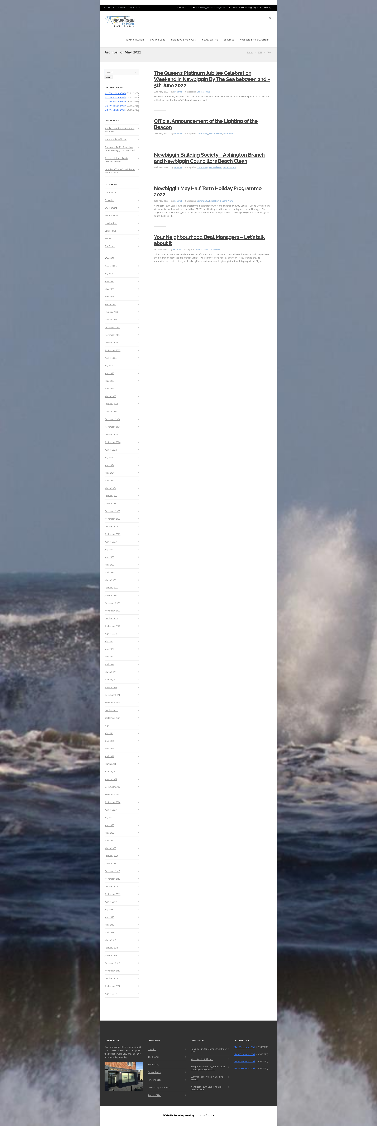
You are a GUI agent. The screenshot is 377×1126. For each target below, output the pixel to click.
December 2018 (112, 963)
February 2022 (111, 679)
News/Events (210, 40)
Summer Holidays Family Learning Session (116, 160)
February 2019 (111, 947)
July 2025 (109, 365)
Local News (110, 231)
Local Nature (111, 223)
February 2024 (111, 496)
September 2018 (112, 986)
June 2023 (109, 557)
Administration (135, 40)
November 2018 (112, 970)
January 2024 (111, 503)
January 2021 (111, 779)
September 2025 (112, 350)
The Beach (110, 246)
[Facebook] (105, 7)
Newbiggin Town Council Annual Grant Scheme (120, 171)
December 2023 (112, 511)
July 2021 (109, 733)
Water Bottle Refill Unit (116, 139)
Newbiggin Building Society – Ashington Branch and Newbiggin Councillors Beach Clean (209, 158)
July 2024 (109, 457)
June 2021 (109, 741)
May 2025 (109, 381)
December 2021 (112, 695)
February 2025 (111, 404)
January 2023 (111, 595)
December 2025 (112, 327)
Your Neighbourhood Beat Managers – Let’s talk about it (209, 240)
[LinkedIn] (114, 7)
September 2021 (112, 718)
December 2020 (112, 787)
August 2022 (111, 633)
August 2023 (111, 541)
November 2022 (112, 610)
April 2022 (109, 664)
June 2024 (109, 465)
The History (153, 1064)
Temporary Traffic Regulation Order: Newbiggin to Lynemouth (120, 149)
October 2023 (111, 526)
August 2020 (111, 810)
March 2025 (110, 396)
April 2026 (109, 296)
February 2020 (111, 856)
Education (109, 200)
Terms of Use (154, 1095)
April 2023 (109, 572)
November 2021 (112, 702)
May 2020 (109, 833)
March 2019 (110, 940)
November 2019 (112, 878)
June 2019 (109, 917)
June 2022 (109, 649)
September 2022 (112, 626)
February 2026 (111, 312)
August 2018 (111, 993)
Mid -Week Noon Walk (115, 93)
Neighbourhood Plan (183, 40)
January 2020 (111, 863)
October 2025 (111, 342)
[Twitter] (109, 7)
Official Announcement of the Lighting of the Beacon (206, 124)
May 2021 (109, 748)
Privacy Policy (154, 1080)
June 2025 (109, 373)
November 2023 (112, 518)
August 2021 (111, 725)
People (108, 238)
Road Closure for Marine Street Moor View (119, 130)
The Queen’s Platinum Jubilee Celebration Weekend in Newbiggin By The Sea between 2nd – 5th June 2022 (212, 79)
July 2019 (109, 909)
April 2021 (109, 756)
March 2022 (110, 672)
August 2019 (111, 901)
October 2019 (111, 886)
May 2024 (109, 473)
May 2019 (109, 924)
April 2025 (109, 388)
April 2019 (109, 932)
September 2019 (112, 894)
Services (229, 40)
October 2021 (111, 710)
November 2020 (112, 794)
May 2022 (109, 656)
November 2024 (112, 427)
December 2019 (112, 871)
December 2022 (112, 603)
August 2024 (111, 450)
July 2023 (109, 549)
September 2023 (112, 534)
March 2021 (110, 764)
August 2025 (111, 358)
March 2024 (110, 488)
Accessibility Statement (254, 40)
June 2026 (109, 281)
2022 (260, 52)
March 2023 (110, 580)
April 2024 (109, 480)
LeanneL (178, 91)
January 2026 (111, 319)
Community (110, 192)
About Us (122, 7)
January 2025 (111, 411)
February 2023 (111, 587)
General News (111, 215)
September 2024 (112, 442)
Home (250, 52)
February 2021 (111, 771)
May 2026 (109, 289)
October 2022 (111, 618)
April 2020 (109, 840)
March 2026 (110, 304)
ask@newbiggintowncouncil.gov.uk (210, 7)
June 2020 (109, 825)
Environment (111, 208)
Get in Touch (134, 7)
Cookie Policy (154, 1072)
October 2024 (111, 434)
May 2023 (109, 564)
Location (152, 1049)
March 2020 (110, 848)
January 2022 (111, 687)
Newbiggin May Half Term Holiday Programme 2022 (208, 191)
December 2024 (112, 419)
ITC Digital (200, 1115)
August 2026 (111, 266)
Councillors (157, 40)
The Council (153, 1057)
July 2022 (109, 641)
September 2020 (112, 802)
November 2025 (112, 335)
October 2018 (111, 978)
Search (109, 77)
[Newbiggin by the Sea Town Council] (120, 21)
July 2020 (109, 817)
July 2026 (109, 273)
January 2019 (111, 955)
